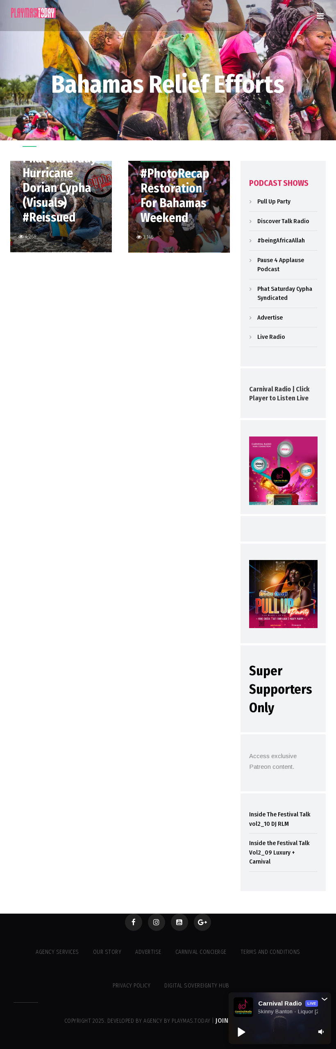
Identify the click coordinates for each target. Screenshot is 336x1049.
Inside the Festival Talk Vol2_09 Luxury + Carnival (279, 852)
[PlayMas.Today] (33, 13)
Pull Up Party (274, 201)
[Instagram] (156, 922)
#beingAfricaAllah (281, 240)
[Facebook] (133, 922)
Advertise (270, 317)
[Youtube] (179, 922)
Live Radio (271, 337)
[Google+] (202, 922)
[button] (324, 999)
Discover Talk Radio (283, 221)
